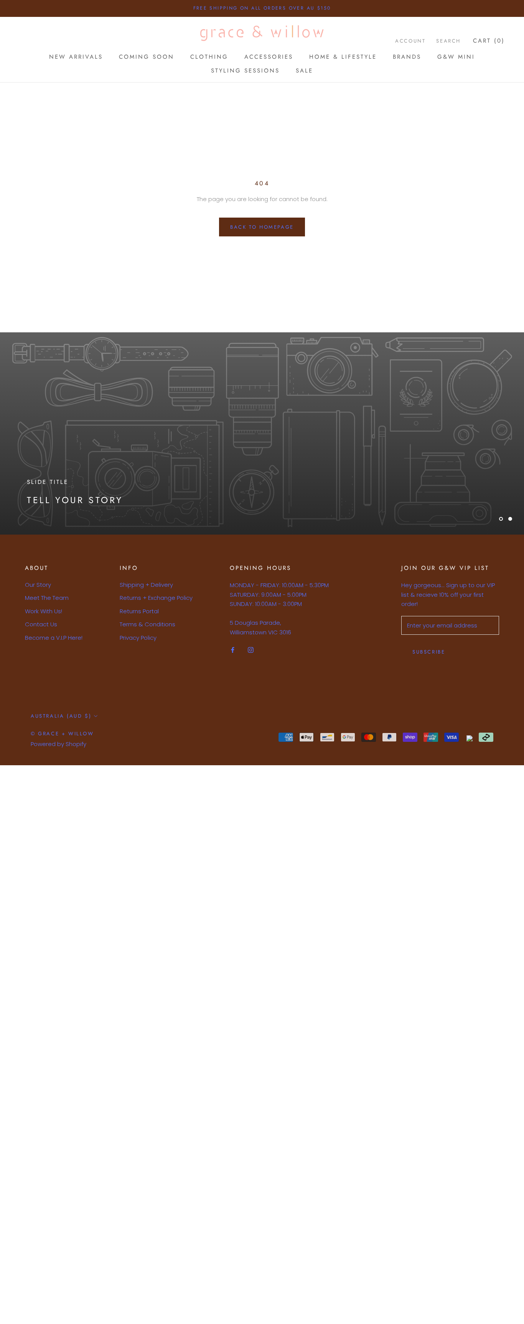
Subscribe (428, 651)
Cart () (489, 40)
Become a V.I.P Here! (53, 638)
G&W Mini (456, 56)
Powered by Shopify (58, 744)
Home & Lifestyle (343, 56)
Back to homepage (262, 227)
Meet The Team (47, 598)
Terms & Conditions (147, 624)
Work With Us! (43, 611)
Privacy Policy (138, 638)
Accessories (268, 56)
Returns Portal (139, 611)
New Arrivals (76, 56)
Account (410, 41)
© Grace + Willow (62, 733)
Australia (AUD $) (61, 716)
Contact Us (41, 624)
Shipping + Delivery (146, 585)
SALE (304, 70)
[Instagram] (251, 650)
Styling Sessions (245, 70)
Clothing (209, 56)
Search (448, 41)
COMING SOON (146, 56)
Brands (407, 56)
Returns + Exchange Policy (156, 598)
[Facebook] (233, 650)
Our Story (38, 585)
